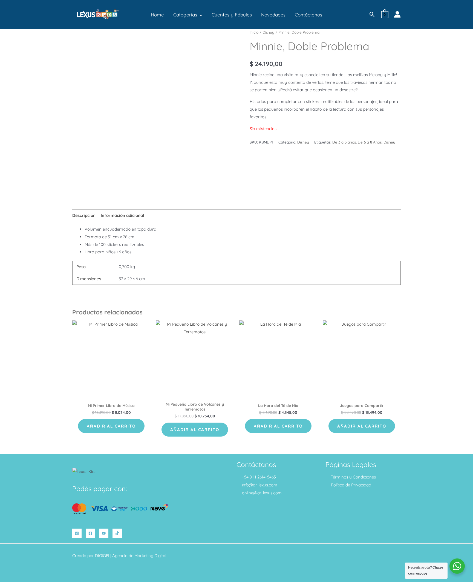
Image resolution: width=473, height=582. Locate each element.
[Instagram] (77, 533)
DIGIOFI (102, 555)
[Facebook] (90, 533)
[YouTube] (103, 533)
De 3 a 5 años (344, 142)
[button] (199, 14)
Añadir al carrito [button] (111, 426)
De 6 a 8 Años (370, 142)
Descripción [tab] (84, 215)
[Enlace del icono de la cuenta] (397, 14)
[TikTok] (117, 533)
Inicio (254, 32)
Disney (268, 32)
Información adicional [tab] (122, 215)
